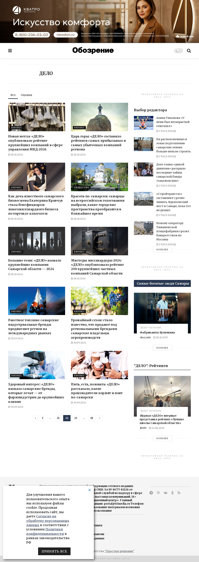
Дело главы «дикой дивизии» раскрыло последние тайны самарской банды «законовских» (171, 172)
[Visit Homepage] (93, 50)
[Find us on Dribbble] (158, 493)
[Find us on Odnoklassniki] (172, 493)
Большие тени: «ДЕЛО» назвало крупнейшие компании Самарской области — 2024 (34, 264)
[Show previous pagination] (35, 418)
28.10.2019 (161, 337)
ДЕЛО (143, 427)
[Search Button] (189, 50)
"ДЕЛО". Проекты (150, 411)
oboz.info (145, 337)
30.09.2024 (16, 338)
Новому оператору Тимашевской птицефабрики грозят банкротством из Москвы (172, 231)
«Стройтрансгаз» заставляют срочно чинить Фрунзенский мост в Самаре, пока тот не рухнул (173, 202)
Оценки (26, 95)
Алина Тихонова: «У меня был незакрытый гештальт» (172, 122)
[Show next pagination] (100, 418)
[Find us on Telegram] (151, 493)
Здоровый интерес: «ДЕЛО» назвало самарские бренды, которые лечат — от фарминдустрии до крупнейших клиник (36, 393)
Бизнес (16, 127)
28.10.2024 (16, 154)
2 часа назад (167, 130)
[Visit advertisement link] (99, 21)
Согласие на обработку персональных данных (47, 520)
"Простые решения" (119, 551)
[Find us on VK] (165, 493)
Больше (162, 249)
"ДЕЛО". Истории (150, 328)
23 (75, 418)
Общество (81, 187)
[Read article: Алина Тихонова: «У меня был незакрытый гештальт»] (143, 123)
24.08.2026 (157, 427)
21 (58, 418)
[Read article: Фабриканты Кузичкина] (162, 313)
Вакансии (97, 534)
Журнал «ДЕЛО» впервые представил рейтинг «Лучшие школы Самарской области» (162, 419)
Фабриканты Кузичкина (157, 332)
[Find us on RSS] (179, 493)
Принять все (54, 551)
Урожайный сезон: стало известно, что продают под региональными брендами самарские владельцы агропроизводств (94, 328)
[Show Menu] (10, 50)
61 (91, 418)
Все (13, 95)
